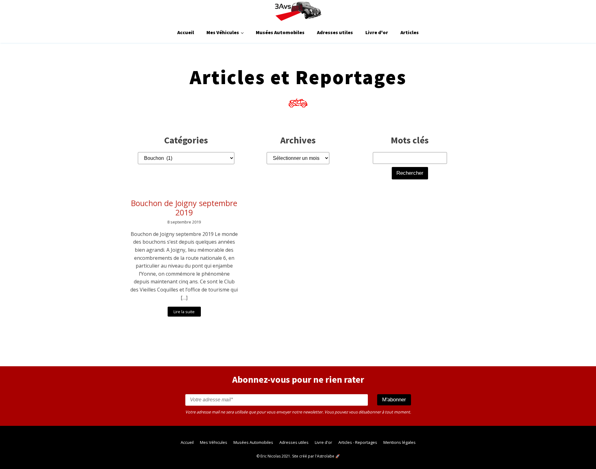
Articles (409, 32)
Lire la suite (184, 311)
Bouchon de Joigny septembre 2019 (184, 207)
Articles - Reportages (357, 442)
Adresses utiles (335, 32)
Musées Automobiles (280, 32)
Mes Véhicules (222, 32)
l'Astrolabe (324, 456)
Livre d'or (376, 32)
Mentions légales (399, 442)
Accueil (185, 32)
